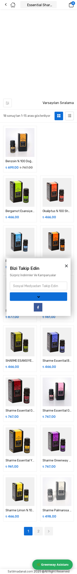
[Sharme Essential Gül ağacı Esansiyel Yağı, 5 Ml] (57, 391)
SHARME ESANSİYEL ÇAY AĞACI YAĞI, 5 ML (20, 361)
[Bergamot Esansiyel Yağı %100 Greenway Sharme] (20, 192)
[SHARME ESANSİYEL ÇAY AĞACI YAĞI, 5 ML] (20, 342)
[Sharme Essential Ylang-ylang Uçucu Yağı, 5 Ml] (20, 441)
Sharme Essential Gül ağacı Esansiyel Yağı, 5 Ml (57, 410)
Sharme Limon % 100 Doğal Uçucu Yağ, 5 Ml (20, 510)
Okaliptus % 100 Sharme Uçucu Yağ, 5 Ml (57, 211)
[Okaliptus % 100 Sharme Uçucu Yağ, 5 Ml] (57, 192)
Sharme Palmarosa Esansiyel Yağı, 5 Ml (57, 510)
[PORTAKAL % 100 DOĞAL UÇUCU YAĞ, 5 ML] (57, 242)
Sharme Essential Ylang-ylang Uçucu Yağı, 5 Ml (20, 460)
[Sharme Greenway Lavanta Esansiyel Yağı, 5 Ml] (57, 441)
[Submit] (38, 296)
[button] (65, 4)
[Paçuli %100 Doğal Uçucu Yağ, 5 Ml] (20, 242)
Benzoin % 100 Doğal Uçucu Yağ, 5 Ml (20, 161)
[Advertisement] (38, 56)
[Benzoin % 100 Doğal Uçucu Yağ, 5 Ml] (20, 142)
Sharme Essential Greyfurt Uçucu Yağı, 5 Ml (20, 410)
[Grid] (59, 116)
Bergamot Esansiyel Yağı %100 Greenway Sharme (20, 211)
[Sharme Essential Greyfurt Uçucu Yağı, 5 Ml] (20, 391)
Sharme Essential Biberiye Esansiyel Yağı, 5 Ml (57, 361)
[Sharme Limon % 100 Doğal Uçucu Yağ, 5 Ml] (20, 491)
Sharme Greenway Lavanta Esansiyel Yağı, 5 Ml (57, 460)
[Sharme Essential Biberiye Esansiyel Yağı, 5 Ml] (57, 342)
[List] (69, 116)
